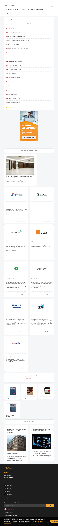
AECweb (8, 13)
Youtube (9, 488)
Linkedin (9, 491)
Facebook (9, 485)
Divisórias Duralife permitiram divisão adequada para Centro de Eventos (19, 177)
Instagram (9, 494)
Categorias (8, 19)
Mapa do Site (7, 475)
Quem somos (7, 474)
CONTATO (21, 219)
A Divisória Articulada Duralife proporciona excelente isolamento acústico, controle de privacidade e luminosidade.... (17, 181)
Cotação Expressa (39, 9)
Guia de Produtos (9, 9)
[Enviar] (50, 505)
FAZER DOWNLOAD (29, 378)
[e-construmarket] (9, 509)
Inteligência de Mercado (11, 515)
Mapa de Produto (8, 477)
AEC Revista (17, 9)
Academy (23, 9)
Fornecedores (30, 9)
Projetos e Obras (9, 512)
